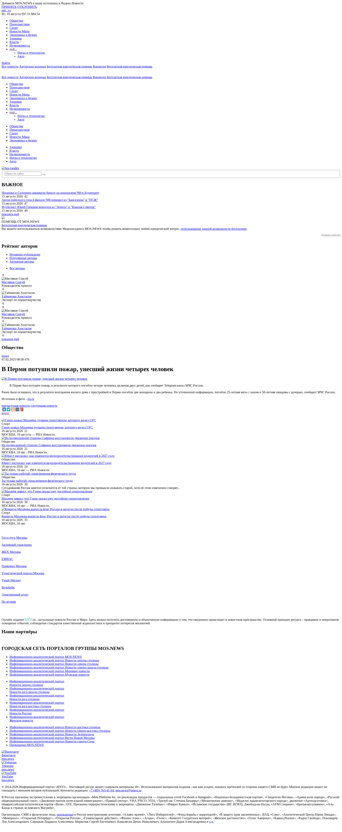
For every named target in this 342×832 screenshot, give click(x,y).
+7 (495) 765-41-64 (101, 790)
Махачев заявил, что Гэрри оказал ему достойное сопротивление (45, 498)
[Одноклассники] (13, 409)
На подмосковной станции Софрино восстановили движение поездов (49, 445)
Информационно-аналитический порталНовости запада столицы (37, 683)
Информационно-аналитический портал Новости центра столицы (54, 660)
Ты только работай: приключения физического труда (37, 480)
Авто (20, 56)
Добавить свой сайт (330, 235)
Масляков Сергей (13, 282)
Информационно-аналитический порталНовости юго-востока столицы (37, 704)
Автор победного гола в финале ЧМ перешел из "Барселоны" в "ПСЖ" (50, 200)
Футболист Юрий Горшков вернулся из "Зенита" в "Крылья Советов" (49, 207)
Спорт (14, 27)
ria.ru (31, 399)
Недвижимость (20, 45)
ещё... (13, 49)
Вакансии (99, 66)
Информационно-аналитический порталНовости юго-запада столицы (37, 690)
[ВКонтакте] (4, 409)
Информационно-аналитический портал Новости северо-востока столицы (60, 730)
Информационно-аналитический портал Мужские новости (49, 674)
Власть (14, 42)
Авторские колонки (32, 66)
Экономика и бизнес (23, 35)
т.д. (211, 821)
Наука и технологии (31, 52)
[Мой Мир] (17, 409)
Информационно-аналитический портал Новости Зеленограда (52, 734)
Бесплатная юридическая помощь (69, 66)
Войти (6, 63)
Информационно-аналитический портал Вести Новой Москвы (52, 738)
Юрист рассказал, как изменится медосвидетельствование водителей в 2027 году (56, 463)
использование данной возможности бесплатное (214, 228)
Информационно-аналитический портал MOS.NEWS (46, 656)
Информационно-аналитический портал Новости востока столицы (55, 727)
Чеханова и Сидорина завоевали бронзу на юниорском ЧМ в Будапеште (50, 192)
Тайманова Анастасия (16, 296)
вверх (5, 413)
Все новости (10, 66)
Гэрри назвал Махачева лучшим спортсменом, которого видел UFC (47, 427)
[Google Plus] (21, 409)
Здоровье (16, 38)
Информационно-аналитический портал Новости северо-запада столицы (59, 667)
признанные (65, 814)
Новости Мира (19, 31)
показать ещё (10, 214)
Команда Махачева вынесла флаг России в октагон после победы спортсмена (54, 516)
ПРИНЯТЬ (9, 6)
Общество (16, 20)
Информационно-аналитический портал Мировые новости (50, 671)
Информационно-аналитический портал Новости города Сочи (52, 741)
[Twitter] (8, 409)
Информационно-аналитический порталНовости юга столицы (37, 697)
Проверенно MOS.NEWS (27, 745)
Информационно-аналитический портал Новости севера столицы (54, 664)
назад (5, 356)
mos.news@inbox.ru (128, 790)
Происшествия (19, 24)
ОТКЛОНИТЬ (27, 6)
